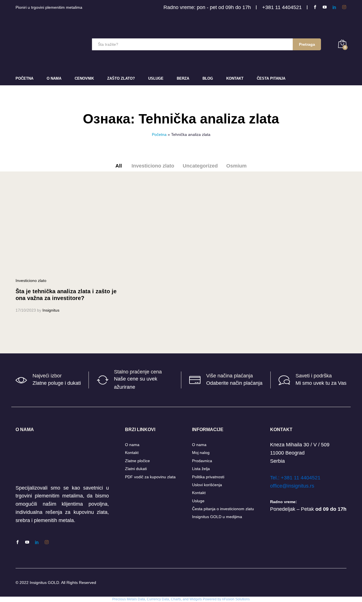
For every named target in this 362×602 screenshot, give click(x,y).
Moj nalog (201, 452)
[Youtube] (324, 7)
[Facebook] (315, 7)
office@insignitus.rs (292, 486)
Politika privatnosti (208, 477)
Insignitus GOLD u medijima (217, 516)
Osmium (236, 166)
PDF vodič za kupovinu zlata (150, 477)
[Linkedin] (334, 7)
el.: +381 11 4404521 (296, 478)
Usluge (155, 78)
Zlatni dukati (136, 468)
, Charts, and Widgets (185, 599)
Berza (183, 78)
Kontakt (235, 78)
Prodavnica (202, 460)
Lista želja (201, 468)
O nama (132, 444)
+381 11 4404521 (282, 7)
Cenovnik (84, 78)
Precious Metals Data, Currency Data (140, 599)
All (118, 166)
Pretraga (307, 44)
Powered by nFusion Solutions (226, 599)
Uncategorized (200, 166)
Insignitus (50, 310)
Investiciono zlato (153, 166)
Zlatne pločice (137, 460)
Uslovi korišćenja (207, 485)
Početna (24, 78)
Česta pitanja (271, 78)
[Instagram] (344, 7)
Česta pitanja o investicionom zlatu (223, 509)
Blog (207, 78)
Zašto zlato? (121, 78)
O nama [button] (54, 78)
